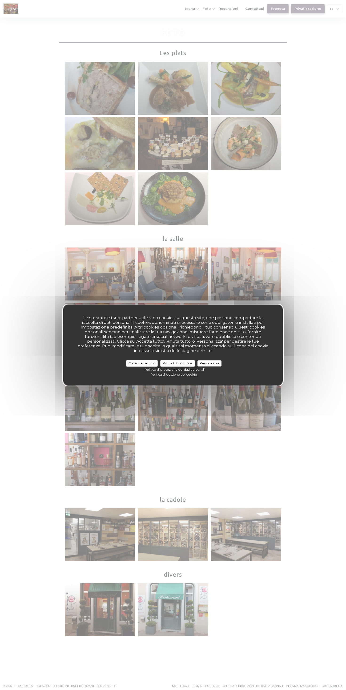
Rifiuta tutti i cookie (177, 363)
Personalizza (209, 363)
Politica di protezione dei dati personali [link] (175, 369)
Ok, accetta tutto (142, 363)
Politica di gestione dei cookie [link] (174, 374)
